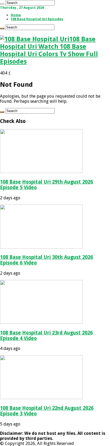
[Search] (2, 4)
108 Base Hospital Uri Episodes (37, 19)
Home (16, 15)
